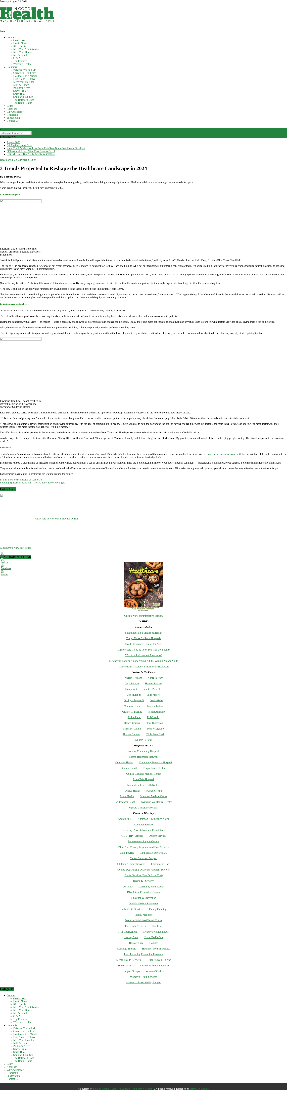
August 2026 (13, 142)
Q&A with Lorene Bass (19, 145)
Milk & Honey (21, 84)
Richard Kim (134, 717)
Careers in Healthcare (24, 73)
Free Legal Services (135, 926)
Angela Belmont (133, 677)
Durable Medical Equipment (143, 903)
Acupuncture (125, 818)
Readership (12, 114)
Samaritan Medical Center (153, 796)
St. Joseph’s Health (125, 802)
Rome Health (127, 796)
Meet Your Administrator (26, 49)
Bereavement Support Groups (143, 841)
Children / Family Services (131, 864)
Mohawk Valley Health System (143, 785)
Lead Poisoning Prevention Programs (143, 954)
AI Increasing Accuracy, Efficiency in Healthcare (143, 666)
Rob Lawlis (153, 717)
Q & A (16, 58)
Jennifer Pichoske (152, 689)
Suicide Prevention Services (154, 965)
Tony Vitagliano (155, 728)
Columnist (12, 67)
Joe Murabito (134, 694)
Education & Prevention (143, 897)
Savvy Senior (20, 90)
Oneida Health (132, 790)
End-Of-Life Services (132, 909)
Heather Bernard (153, 683)
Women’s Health (22, 64)
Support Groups (131, 971)
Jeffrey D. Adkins (199, 1088)
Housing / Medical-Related (156, 948)
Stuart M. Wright (132, 728)
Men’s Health (20, 55)
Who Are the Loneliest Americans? (143, 655)
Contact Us (12, 120)
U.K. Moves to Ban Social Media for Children (31, 154)
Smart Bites (19, 93)
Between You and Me (24, 70)
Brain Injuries (127, 852)
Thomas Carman (131, 734)
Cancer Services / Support (143, 858)
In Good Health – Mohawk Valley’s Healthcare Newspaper (123, 1088)
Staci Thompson (154, 723)
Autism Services (157, 835)
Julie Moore (153, 694)
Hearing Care (131, 937)
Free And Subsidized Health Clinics (143, 920)
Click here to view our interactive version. (57, 518)
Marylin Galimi (155, 706)
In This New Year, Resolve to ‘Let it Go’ (21, 479)
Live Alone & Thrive (24, 78)
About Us (12, 108)
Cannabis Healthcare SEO (153, 852)
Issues (10, 105)
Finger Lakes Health (154, 768)
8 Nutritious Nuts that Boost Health (143, 632)
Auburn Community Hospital (143, 751)
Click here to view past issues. (16, 547)
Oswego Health (154, 790)
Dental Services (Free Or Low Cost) (144, 875)
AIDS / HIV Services (132, 835)
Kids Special (20, 46)
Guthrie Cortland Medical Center (143, 773)
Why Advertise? (15, 111)
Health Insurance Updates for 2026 (143, 644)
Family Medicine (143, 914)
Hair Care (157, 926)
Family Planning (157, 909)
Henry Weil (131, 689)
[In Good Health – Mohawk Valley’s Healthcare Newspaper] (1, 28)
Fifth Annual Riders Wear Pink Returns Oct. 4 (31, 151)
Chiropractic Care (160, 864)
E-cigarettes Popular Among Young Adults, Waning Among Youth (143, 660)
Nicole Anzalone (156, 711)
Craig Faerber (155, 677)
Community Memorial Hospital (155, 762)
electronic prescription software (219, 454)
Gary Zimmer (132, 683)
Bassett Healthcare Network (143, 756)
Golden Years (20, 40)
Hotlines (153, 943)
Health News (20, 43)
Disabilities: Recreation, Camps (143, 892)
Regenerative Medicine (159, 959)
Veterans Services (155, 971)
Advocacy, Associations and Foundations (143, 830)
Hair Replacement (127, 931)
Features (11, 37)
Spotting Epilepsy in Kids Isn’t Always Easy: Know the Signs (32, 482)
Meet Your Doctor (22, 52)
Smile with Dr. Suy (23, 96)
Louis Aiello (156, 700)
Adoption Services (143, 824)
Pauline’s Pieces (21, 87)
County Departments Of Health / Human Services (143, 869)
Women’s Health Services (143, 976)
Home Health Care (153, 937)
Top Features (20, 61)
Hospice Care (136, 943)
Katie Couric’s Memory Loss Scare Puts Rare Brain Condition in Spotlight (46, 148)
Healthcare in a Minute (25, 75)
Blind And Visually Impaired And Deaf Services (143, 847)
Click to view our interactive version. (143, 615)
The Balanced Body (23, 99)
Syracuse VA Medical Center (156, 802)
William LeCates (143, 739)
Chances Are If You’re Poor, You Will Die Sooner (144, 649)
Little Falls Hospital (143, 779)
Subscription (13, 117)
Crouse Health (129, 768)
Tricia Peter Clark (155, 734)
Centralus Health (124, 762)
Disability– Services (143, 880)
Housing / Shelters (126, 948)
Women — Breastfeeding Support (143, 982)
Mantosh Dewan (132, 706)
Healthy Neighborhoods (156, 931)
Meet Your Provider (23, 81)
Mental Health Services (128, 959)
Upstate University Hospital (143, 807)
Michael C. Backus (132, 711)
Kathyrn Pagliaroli (134, 700)
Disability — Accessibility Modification (143, 886)
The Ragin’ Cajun (22, 102)
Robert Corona (132, 723)
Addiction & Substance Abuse (153, 818)
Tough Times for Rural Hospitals (143, 638)
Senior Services (126, 965)
